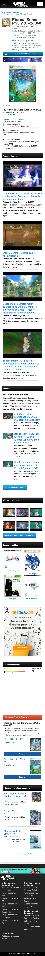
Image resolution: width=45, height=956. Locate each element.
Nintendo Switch (30, 890)
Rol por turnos (15, 115)
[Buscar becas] (22, 870)
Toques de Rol (15, 799)
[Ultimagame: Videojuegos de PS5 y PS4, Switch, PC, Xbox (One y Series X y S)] (20, 4)
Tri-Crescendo (18, 120)
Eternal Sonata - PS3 (14, 739)
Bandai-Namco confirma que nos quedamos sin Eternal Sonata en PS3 (27, 465)
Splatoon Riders (30, 921)
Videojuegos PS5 (31, 893)
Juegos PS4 (29, 896)
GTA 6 (26, 924)
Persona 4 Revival (31, 918)
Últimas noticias (30, 887)
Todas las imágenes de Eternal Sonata (18, 535)
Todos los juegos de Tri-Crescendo (28, 854)
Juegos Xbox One (31, 904)
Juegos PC (28, 907)
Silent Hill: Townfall (32, 915)
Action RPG (14, 814)
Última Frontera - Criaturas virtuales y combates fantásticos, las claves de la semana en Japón (22, 196)
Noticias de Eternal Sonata (14, 488)
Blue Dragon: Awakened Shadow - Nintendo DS (15, 794)
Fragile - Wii (9, 811)
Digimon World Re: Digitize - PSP (13, 832)
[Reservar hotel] (22, 631)
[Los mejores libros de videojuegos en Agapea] (22, 59)
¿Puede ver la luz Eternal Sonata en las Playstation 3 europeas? (27, 417)
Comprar (22, 754)
